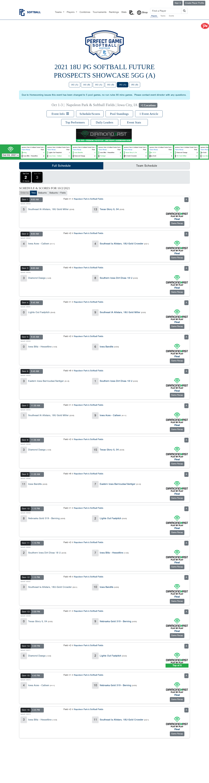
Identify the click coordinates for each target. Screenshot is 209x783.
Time (33, 193)
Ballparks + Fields (57, 193)
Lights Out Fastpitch (39, 312)
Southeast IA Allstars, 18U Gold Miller (48, 209)
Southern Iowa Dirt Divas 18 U (116, 278)
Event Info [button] (59, 113)
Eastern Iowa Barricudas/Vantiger (46, 381)
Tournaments (99, 12)
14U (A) (74, 85)
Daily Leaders (104, 122)
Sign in (178, 3)
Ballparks (42, 193)
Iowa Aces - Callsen (38, 243)
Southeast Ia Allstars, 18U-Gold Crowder (121, 243)
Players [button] (71, 12)
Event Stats (134, 122)
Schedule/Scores (90, 113)
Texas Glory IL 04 (109, 209)
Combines (85, 12)
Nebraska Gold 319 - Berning (44, 518)
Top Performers (75, 122)
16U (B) (110, 85)
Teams (162, 16)
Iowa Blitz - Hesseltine (40, 346)
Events (171, 16)
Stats (124, 12)
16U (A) (98, 85)
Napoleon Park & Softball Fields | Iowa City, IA (101, 105)
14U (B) (86, 85)
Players (154, 16)
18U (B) (134, 85)
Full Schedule (61, 165)
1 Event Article (148, 113)
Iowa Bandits (106, 346)
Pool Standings (119, 113)
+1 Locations (148, 105)
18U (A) (122, 85)
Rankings (114, 12)
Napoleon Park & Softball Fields (88, 199)
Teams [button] (58, 12)
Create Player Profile (194, 3)
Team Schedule (146, 165)
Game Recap (26, 150)
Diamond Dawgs (37, 278)
